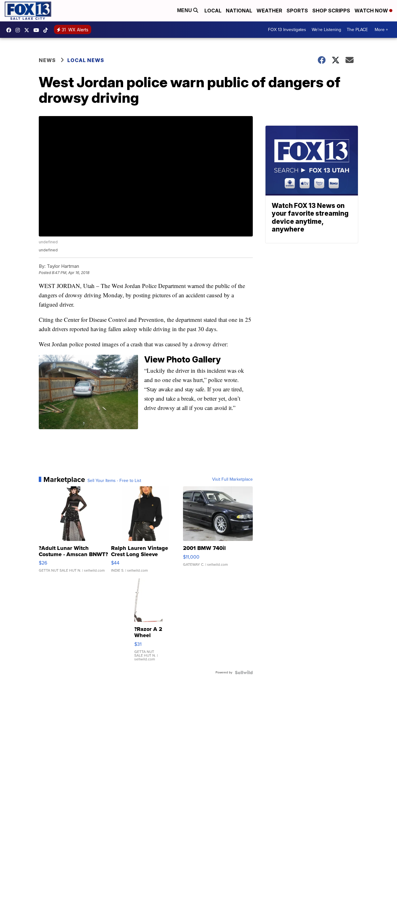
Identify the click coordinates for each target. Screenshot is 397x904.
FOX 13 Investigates (287, 29)
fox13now (19, 30)
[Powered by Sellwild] (244, 672)
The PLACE (357, 29)
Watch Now (372, 10)
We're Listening (326, 29)
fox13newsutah (10, 30)
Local (212, 10)
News (47, 60)
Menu (185, 10)
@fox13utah (47, 30)
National (239, 10)
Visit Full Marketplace (232, 479)
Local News (85, 60)
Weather (269, 10)
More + (381, 29)
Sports (297, 10)
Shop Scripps (331, 10)
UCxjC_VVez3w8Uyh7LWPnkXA (37, 30)
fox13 (28, 30)
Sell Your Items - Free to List (114, 481)
